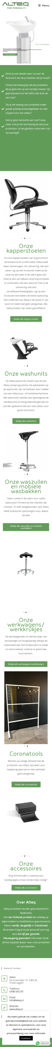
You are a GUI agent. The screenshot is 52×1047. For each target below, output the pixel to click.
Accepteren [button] (26, 1038)
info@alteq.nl (16, 1000)
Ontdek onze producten (10, 54)
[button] (22, 238)
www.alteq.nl (16, 1009)
